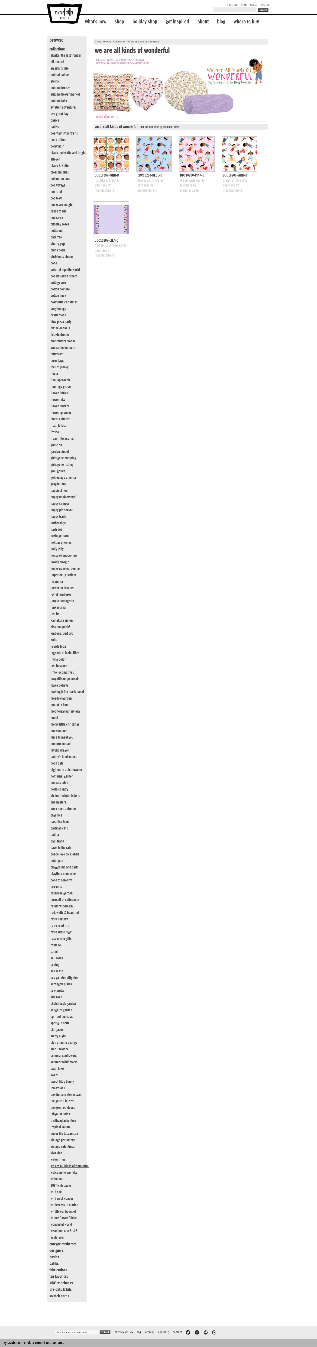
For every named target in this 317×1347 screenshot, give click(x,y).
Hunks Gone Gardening (65, 568)
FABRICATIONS (58, 1270)
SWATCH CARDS (59, 1296)
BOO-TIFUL (56, 192)
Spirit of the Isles (62, 1017)
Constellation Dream (64, 276)
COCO (54, 263)
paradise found (60, 822)
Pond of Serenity (61, 880)
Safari (54, 952)
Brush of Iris (58, 211)
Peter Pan (57, 861)
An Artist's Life (60, 68)
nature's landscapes (64, 757)
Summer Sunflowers (64, 1056)
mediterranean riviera (65, 711)
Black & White (60, 166)
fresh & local (59, 426)
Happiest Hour (60, 490)
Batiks (55, 127)
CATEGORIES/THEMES (63, 1244)
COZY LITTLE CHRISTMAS (64, 302)
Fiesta (54, 374)
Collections (119, 41)
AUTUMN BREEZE (60, 88)
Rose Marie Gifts (61, 939)
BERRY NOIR (57, 146)
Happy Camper (60, 503)
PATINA (55, 835)
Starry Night (58, 1036)
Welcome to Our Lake (64, 1172)
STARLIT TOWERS (59, 1049)
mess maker (59, 731)
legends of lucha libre (65, 653)
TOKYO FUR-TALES (60, 1114)
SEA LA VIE (57, 971)
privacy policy (124, 1332)
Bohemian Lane (60, 179)
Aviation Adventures (64, 107)
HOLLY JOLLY (57, 549)
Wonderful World (61, 1224)
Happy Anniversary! (63, 497)
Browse (107, 41)
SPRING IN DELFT (60, 1023)
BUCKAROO (57, 218)
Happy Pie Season (62, 510)
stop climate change (64, 1043)
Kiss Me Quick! (60, 627)
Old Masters (58, 802)
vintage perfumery (63, 1140)
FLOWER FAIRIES (59, 393)
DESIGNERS (56, 1250)
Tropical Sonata (61, 1127)
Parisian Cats (59, 828)
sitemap (150, 1332)
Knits (54, 640)
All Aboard (57, 62)
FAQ (139, 1332)
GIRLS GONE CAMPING (63, 458)
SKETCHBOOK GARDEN (63, 1004)
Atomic (55, 81)
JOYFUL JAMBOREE (61, 594)
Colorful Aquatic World (65, 270)
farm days (57, 361)
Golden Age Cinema (63, 477)
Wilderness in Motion (64, 1205)
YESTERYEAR (58, 1237)
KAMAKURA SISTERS (62, 620)
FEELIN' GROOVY (59, 367)
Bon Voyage (58, 185)
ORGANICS (56, 815)
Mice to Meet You (62, 737)
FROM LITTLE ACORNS (62, 438)
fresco (55, 432)
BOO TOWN (56, 198)
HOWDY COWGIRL (60, 562)
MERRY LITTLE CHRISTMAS (65, 724)
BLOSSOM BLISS (60, 172)
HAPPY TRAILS (58, 516)
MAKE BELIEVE (59, 685)
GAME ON (56, 445)
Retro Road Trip (60, 926)
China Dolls (58, 250)
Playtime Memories (63, 874)
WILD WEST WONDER (62, 1198)
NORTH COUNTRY (59, 789)
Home (98, 41)
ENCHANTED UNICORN (63, 348)
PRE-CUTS (56, 887)
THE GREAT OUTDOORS (63, 1107)
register (232, 4)
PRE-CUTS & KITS (60, 1289)
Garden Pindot (60, 451)
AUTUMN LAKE (59, 101)
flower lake (58, 400)
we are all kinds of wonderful (70, 1166)
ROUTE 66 (56, 945)
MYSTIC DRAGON (60, 750)
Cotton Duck (58, 296)
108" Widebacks (61, 1185)
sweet (54, 1075)
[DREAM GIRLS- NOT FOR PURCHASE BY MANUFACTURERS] (154, 154)
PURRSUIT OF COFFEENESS (65, 900)
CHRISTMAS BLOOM (62, 257)
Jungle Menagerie (62, 601)
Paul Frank (57, 841)
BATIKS (54, 1263)
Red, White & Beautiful (65, 913)
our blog (163, 1332)
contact (177, 1332)
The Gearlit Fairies (62, 1101)
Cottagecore (59, 283)
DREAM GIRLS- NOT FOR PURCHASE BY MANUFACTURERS (150, 185)
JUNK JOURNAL (59, 607)
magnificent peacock (65, 679)
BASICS (55, 120)
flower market (60, 406)
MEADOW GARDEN (61, 698)
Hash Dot (56, 529)
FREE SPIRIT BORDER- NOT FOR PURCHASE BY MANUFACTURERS (111, 250)
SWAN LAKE (57, 1069)
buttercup (57, 231)
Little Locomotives (62, 672)
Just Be (55, 614)
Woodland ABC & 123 (64, 1231)
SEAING (55, 965)
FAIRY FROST (57, 354)
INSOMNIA (57, 581)
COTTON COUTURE (60, 289)
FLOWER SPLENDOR (61, 413)
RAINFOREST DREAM (62, 906)
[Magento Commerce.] (64, 13)
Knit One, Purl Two (62, 633)
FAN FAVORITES (58, 1276)
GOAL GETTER (58, 471)
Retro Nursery (59, 919)
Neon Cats (57, 763)
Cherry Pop (58, 244)
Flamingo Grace (61, 387)
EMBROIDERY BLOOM (63, 341)
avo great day (59, 114)
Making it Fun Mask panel (67, 692)
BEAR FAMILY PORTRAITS (64, 133)
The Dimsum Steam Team (66, 1094)
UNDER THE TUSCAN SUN (64, 1133)
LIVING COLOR (58, 659)
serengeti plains (61, 984)
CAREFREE (56, 237)
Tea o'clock (58, 1088)
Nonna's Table (59, 783)
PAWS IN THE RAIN (61, 848)
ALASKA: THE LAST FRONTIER (66, 55)
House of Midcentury (64, 555)
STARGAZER (57, 1030)
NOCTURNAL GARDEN (62, 776)
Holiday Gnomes (61, 542)
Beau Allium (58, 140)
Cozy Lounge (58, 309)
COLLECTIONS (57, 49)
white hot (57, 1179)
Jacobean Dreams (62, 588)
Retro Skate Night (61, 932)
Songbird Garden (61, 1010)
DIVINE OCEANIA (60, 328)
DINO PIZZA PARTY (61, 322)
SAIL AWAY (57, 958)
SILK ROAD (56, 997)
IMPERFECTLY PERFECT (63, 575)
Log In (265, 4)
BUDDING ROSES (60, 224)
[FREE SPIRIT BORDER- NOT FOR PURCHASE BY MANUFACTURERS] (111, 219)
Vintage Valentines (63, 1146)
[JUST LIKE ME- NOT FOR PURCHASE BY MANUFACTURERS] (111, 154)
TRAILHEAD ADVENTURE (64, 1120)
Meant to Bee (59, 705)
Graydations (58, 484)
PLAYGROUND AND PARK (64, 867)
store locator (249, 4)
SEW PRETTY (57, 991)
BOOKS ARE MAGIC (62, 205)
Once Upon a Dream (63, 809)
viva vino (56, 1153)
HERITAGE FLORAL (60, 536)
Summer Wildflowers (64, 1062)
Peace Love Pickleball (65, 854)
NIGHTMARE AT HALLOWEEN (66, 770)
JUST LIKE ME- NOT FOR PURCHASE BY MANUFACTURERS (108, 185)
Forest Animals (60, 419)
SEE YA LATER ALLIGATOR (64, 978)
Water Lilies (58, 1159)
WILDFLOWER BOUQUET (63, 1211)
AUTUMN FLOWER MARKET (65, 94)
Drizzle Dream (60, 335)
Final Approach (60, 380)
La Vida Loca (58, 646)
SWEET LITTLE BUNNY (62, 1081)
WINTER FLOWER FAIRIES (64, 1218)
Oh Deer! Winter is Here (65, 796)
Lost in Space (59, 666)
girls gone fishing (62, 464)
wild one (56, 1192)
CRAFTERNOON (58, 315)
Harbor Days (58, 523)
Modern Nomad (61, 744)
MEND (54, 718)
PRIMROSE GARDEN (62, 893)
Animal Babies (60, 75)
